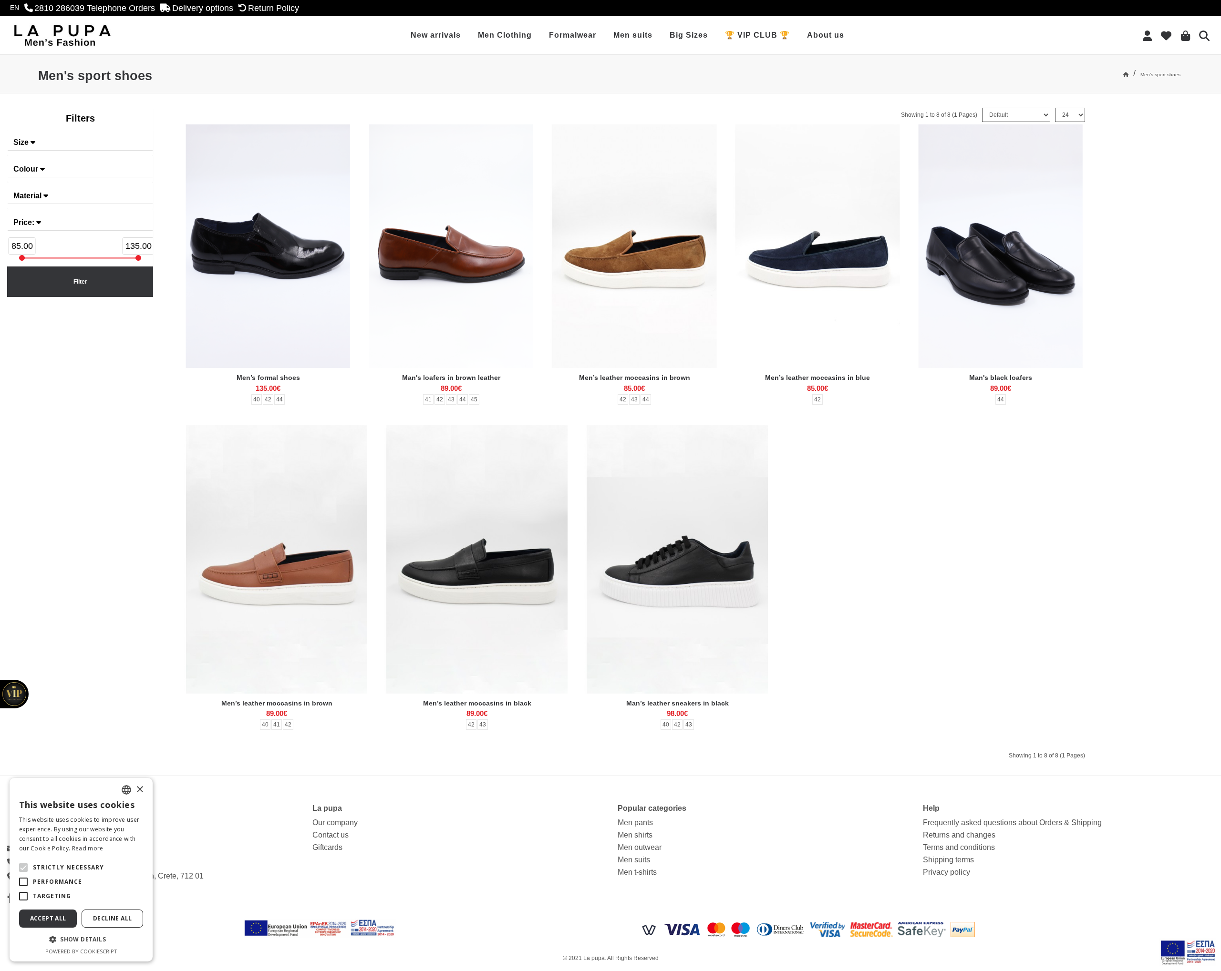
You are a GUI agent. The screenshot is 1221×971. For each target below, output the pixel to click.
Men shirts (635, 835)
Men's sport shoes (1160, 74)
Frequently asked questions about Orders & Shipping (1012, 822)
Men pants (635, 822)
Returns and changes (959, 835)
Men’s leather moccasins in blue (817, 377)
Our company (335, 822)
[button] (23, 867)
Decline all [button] (112, 918)
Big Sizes (689, 35)
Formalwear (572, 35)
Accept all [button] (48, 918)
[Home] (1125, 74)
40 (256, 399)
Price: (24, 222)
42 (268, 399)
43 (451, 399)
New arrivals (436, 35)
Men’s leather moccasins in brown (634, 377)
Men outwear (640, 847)
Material (28, 196)
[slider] (22, 258)
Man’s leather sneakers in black (677, 703)
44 (279, 399)
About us (825, 35)
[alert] (81, 869)
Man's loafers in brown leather (451, 377)
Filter (80, 281)
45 (474, 399)
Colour (26, 169)
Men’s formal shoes (268, 377)
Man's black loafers (1000, 377)
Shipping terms (948, 860)
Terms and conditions (959, 847)
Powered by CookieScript (81, 951)
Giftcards (327, 847)
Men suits (632, 35)
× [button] (139, 789)
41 (428, 399)
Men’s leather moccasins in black (477, 703)
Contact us (330, 835)
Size (22, 142)
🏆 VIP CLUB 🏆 (757, 35)
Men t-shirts (637, 872)
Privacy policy (946, 872)
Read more (87, 848)
